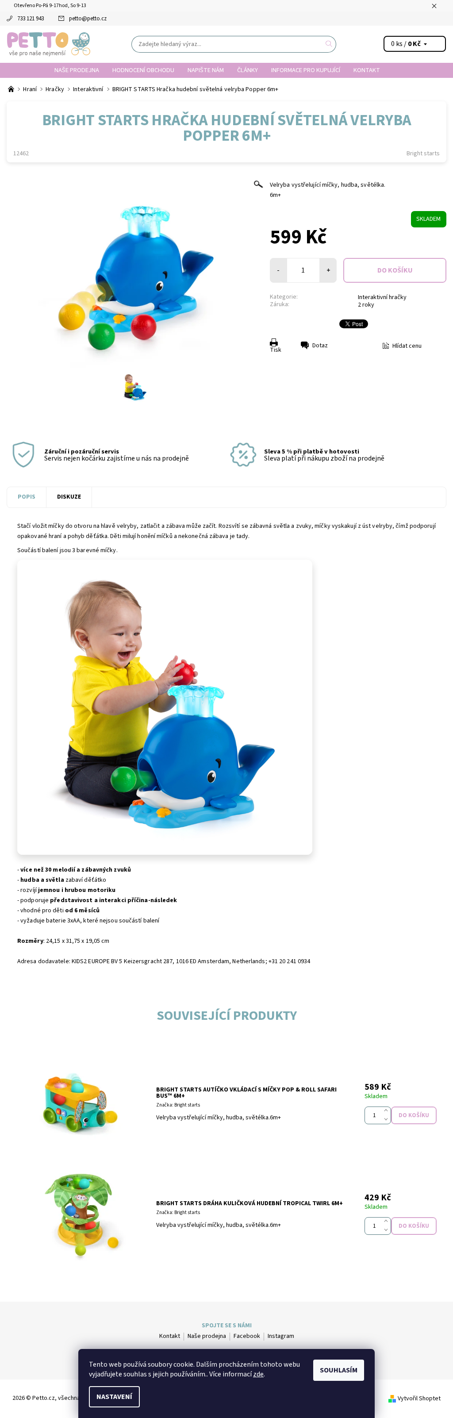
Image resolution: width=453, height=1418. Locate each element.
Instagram (281, 1336)
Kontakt (366, 70)
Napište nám (206, 70)
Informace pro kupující (305, 70)
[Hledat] (329, 44)
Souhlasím (338, 1370)
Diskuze (69, 496)
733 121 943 (30, 19)
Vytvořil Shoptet (419, 1398)
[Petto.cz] (48, 44)
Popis (26, 496)
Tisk (275, 350)
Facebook (247, 1336)
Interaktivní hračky (382, 297)
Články (247, 70)
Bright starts (423, 153)
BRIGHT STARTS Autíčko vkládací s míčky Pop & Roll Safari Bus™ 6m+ (246, 1093)
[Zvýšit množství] (387, 1111)
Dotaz (320, 345)
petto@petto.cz (88, 19)
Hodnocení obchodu (143, 70)
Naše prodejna (76, 70)
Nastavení (114, 1397)
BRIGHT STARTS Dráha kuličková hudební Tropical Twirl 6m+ (249, 1203)
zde (258, 1374)
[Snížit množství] (387, 1119)
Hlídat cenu (407, 346)
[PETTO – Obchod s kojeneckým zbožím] (11, 89)
